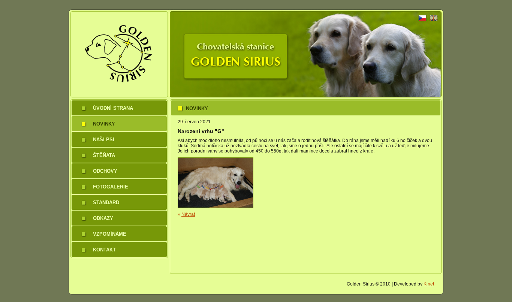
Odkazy (103, 218)
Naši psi (103, 139)
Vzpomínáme (109, 234)
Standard (106, 202)
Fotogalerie (110, 187)
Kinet (429, 284)
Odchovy (105, 171)
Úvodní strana (113, 108)
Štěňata (104, 155)
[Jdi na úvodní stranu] (118, 96)
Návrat (188, 214)
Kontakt (104, 250)
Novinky (104, 124)
